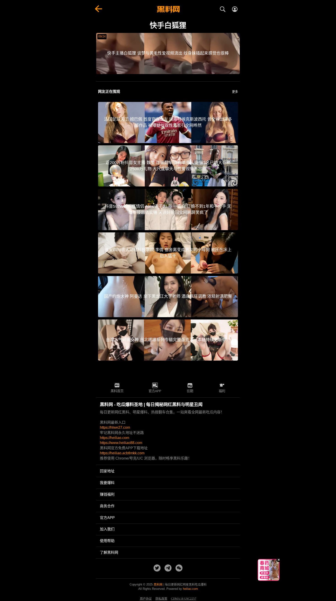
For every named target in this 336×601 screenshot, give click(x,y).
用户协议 (146, 598)
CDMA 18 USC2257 (183, 598)
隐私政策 (161, 598)
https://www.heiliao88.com (121, 443)
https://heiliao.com (114, 438)
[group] (269, 570)
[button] (265, 579)
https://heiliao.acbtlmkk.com (122, 453)
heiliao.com (190, 588)
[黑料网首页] (168, 9)
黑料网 (158, 584)
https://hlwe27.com (115, 427)
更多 (235, 91)
